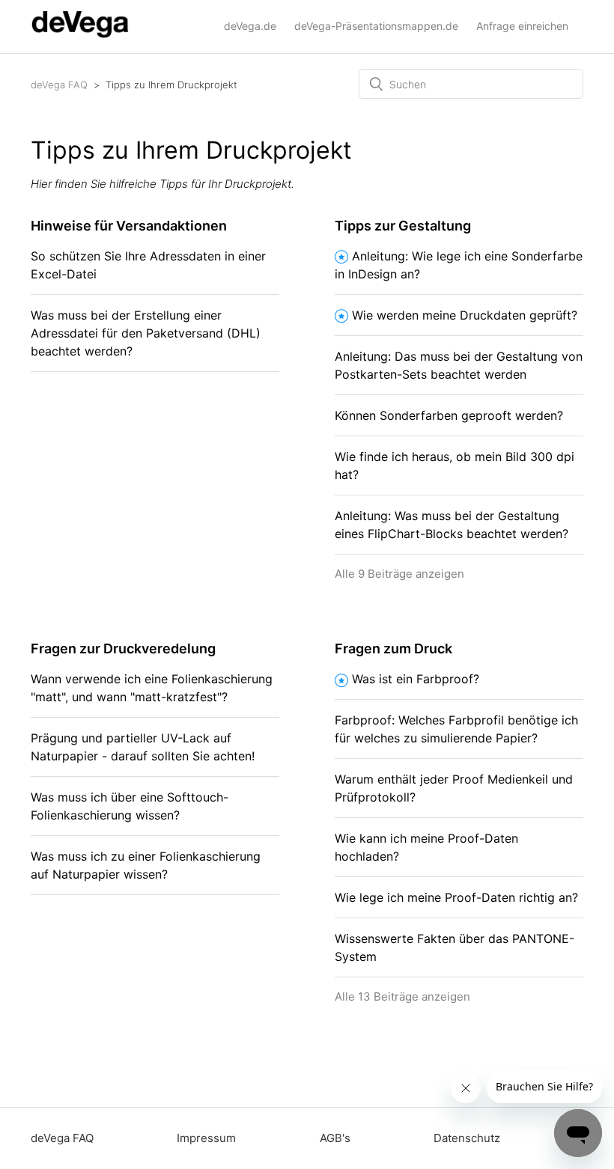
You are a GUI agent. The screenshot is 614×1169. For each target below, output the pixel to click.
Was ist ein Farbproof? (415, 678)
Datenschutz (467, 1138)
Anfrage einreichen (522, 25)
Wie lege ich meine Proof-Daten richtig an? (456, 897)
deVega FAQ (59, 85)
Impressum (206, 1138)
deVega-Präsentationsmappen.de (376, 25)
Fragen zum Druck (393, 648)
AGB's (335, 1138)
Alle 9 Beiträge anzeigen (399, 574)
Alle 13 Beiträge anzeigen (402, 996)
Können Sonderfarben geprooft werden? (449, 415)
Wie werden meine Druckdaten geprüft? (464, 315)
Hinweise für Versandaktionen (129, 226)
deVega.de (250, 25)
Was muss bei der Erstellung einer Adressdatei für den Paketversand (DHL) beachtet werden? (146, 333)
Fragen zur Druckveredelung (123, 648)
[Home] (80, 34)
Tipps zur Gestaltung (403, 226)
